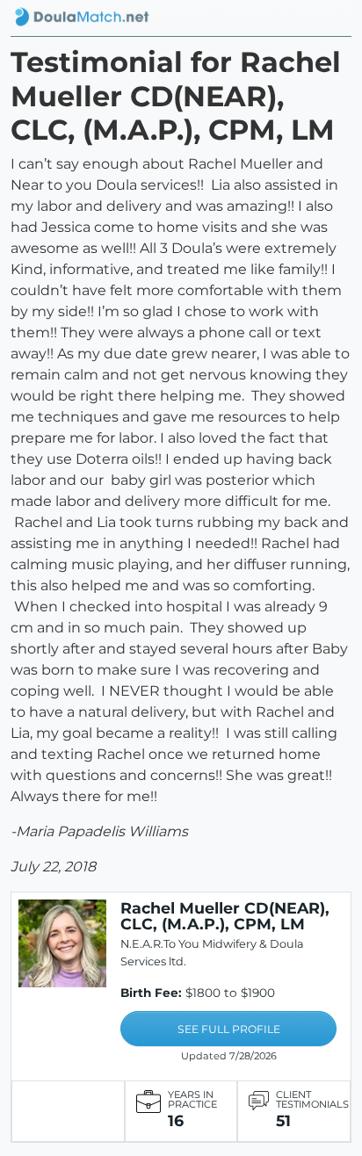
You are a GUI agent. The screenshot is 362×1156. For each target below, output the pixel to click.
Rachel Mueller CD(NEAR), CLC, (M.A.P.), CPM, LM (224, 916)
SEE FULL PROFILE (228, 1029)
